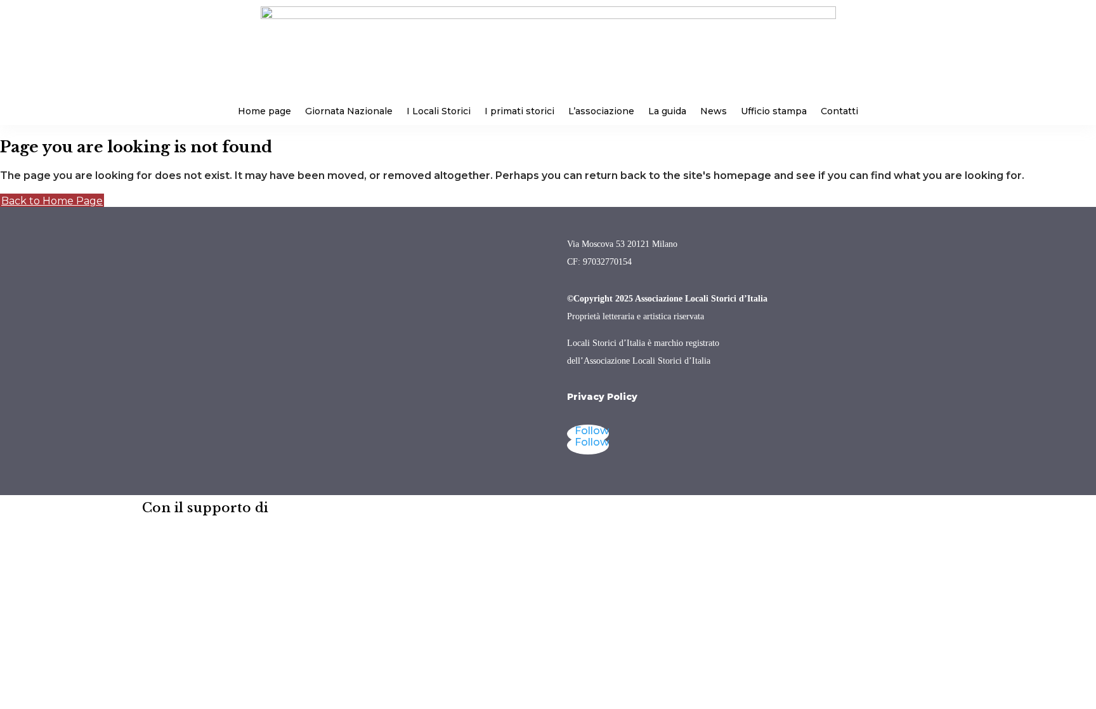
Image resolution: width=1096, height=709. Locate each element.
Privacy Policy (602, 396)
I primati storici (519, 111)
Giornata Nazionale (349, 111)
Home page (264, 111)
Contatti (839, 111)
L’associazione (601, 111)
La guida (667, 111)
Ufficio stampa (774, 111)
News (713, 111)
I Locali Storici (439, 111)
